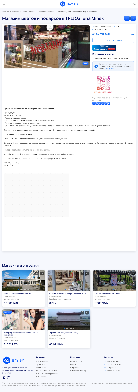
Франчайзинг (41, 364)
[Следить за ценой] (37, 273)
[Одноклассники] (108, 103)
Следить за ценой (114, 40)
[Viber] (99, 103)
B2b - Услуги (41, 376)
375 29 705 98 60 (113, 361)
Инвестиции (41, 367)
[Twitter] (105, 103)
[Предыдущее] (127, 18)
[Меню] (4, 3)
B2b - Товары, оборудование (47, 373)
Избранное (74, 367)
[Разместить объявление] (130, 4)
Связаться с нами (114, 364)
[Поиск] (134, 4)
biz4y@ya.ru (112, 367)
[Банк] (104, 48)
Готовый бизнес (42, 361)
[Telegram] (93, 103)
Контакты (74, 364)
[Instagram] (103, 84)
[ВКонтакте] (102, 103)
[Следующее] (133, 18)
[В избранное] (87, 29)
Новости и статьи (77, 361)
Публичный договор (78, 370)
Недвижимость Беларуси (46, 370)
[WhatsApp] (96, 103)
